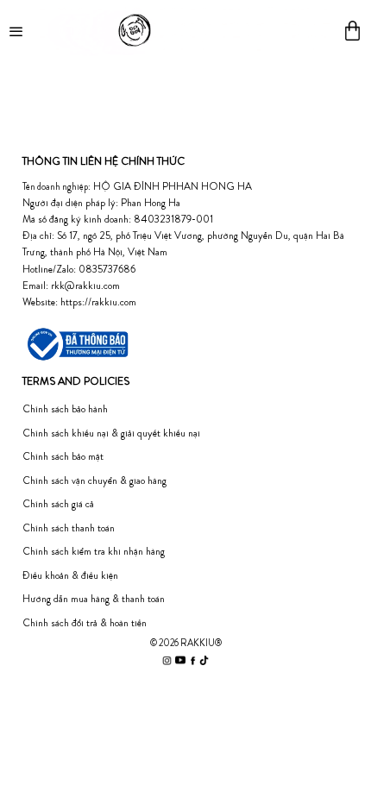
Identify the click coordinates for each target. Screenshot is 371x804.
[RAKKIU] (185, 30)
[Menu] (18, 30)
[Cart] (352, 30)
